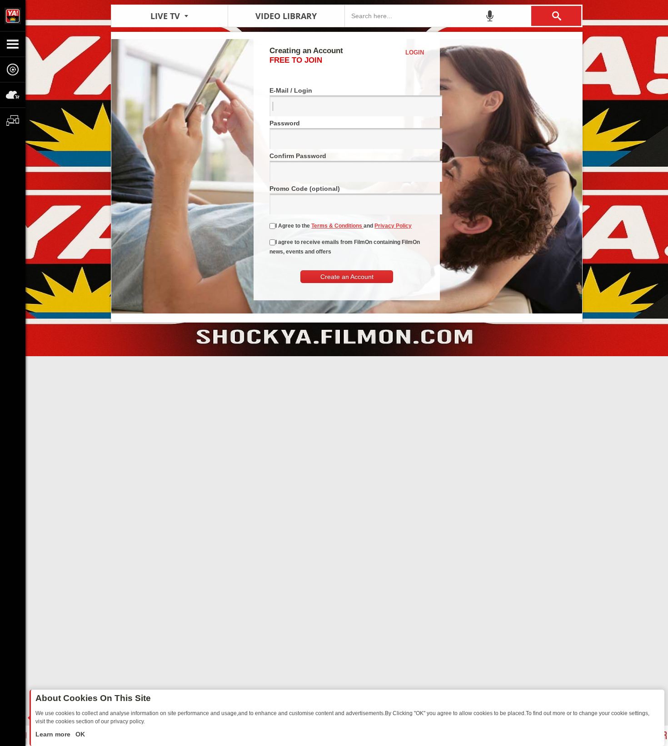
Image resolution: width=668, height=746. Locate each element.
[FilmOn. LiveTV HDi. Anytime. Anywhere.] (12, 15)
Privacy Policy (393, 226)
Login (414, 52)
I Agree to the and (343, 226)
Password (284, 123)
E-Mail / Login (290, 90)
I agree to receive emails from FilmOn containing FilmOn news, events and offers (344, 247)
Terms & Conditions (337, 226)
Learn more (53, 734)
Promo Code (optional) (304, 188)
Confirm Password (297, 155)
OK (79, 734)
